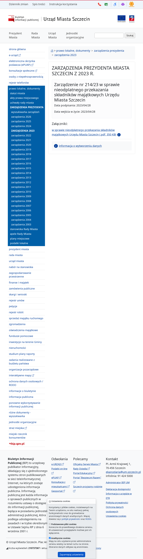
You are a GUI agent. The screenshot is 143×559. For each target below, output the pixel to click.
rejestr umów (16, 300)
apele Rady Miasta (20, 233)
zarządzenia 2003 (21, 224)
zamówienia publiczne (22, 288)
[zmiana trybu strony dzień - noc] (131, 4)
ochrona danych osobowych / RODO (26, 383)
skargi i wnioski (18, 294)
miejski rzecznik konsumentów (18, 435)
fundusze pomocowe (21, 336)
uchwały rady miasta (22, 102)
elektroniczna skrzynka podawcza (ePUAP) (22, 62)
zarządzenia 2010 (21, 191)
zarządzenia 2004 (21, 219)
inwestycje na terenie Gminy (25, 342)
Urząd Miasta (52, 35)
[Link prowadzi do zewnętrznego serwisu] (132, 18)
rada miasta (16, 255)
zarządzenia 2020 (21, 144)
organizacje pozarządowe (24, 369)
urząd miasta (16, 261)
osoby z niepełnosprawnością (26, 76)
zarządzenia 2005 (21, 215)
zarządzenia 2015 (21, 168)
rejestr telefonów (19, 82)
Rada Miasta (35, 35)
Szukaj (130, 35)
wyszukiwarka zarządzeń (25, 112)
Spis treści (38, 4)
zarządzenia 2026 (21, 116)
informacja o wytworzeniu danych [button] (80, 146)
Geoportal (57, 491)
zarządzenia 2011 (21, 187)
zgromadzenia (17, 324)
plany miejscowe (19, 238)
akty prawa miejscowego (24, 98)
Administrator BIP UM (118, 482)
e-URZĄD (56, 464)
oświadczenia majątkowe (23, 330)
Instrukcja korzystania (63, 4)
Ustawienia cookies (116, 516)
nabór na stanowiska (21, 267)
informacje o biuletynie (22, 391)
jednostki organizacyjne (22, 422)
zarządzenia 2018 (21, 154)
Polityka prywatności (117, 502)
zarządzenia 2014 (21, 173)
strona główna (17, 49)
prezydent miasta (19, 249)
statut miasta (17, 93)
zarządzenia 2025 (21, 121)
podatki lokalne (19, 243)
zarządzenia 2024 (21, 126)
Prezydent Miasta (15, 35)
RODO (88, 519)
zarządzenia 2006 (21, 210)
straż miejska (17, 428)
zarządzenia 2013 (21, 177)
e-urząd (13, 55)
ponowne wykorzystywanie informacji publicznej (24, 404)
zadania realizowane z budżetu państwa (22, 361)
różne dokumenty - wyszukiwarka (20, 414)
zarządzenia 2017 (21, 159)
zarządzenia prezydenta (26, 107)
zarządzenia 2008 (21, 201)
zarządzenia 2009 (21, 196)
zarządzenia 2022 (21, 135)
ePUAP (55, 477)
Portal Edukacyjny (83, 473)
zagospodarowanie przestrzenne (20, 274)
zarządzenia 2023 (22, 130)
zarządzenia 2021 (21, 140)
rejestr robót (16, 312)
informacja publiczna (21, 396)
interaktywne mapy (20, 375)
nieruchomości (17, 347)
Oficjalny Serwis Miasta (85, 464)
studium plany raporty (22, 353)
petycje (13, 306)
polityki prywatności (71, 519)
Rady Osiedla (80, 468)
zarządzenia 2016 (21, 163)
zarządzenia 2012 (21, 182)
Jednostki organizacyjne (75, 35)
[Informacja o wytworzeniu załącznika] (118, 134)
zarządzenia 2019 (21, 149)
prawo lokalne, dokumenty (24, 88)
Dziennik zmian (18, 4)
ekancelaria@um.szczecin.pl (123, 472)
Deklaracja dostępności (118, 489)
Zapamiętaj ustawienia (71, 554)
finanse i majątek (19, 282)
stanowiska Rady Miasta (24, 229)
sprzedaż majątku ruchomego (26, 318)
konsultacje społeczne (22, 70)
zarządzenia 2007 (21, 205)
